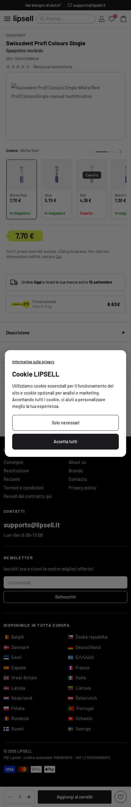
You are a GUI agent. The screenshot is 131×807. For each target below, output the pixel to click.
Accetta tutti (65, 441)
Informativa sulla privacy (33, 361)
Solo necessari (66, 422)
